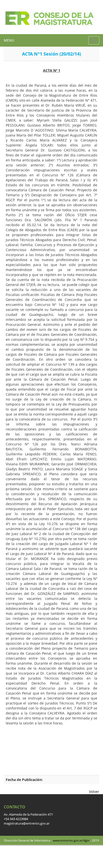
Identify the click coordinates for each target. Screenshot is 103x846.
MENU (9, 40)
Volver (94, 791)
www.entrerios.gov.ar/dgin (71, 840)
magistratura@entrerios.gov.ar (27, 823)
